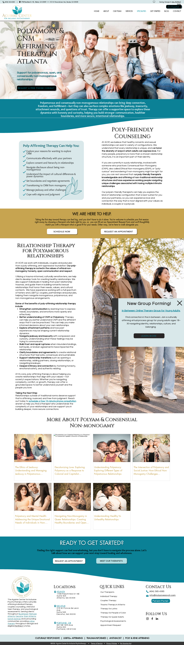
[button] (179, 303)
